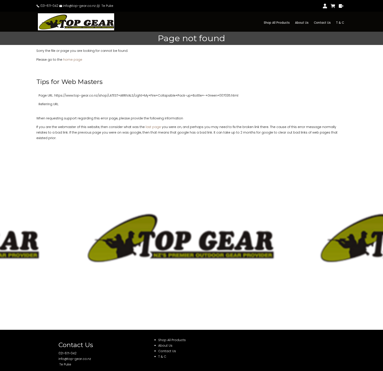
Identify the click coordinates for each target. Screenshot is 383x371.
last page (153, 127)
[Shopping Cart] (333, 6)
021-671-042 (48, 6)
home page (72, 59)
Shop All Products (277, 23)
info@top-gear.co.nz (79, 6)
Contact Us (322, 23)
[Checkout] (341, 6)
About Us (302, 23)
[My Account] (325, 6)
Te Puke (106, 6)
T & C (340, 23)
